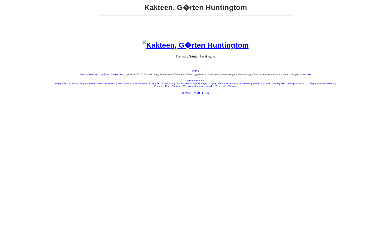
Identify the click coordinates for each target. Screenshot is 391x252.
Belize (100, 83)
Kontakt (307, 74)
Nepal (313, 83)
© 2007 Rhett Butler (195, 93)
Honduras (223, 83)
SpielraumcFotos (195, 80)
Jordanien (266, 83)
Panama (158, 86)
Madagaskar (279, 83)
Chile (80, 83)
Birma (128, 83)
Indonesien (244, 83)
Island (256, 83)
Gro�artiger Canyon (205, 83)
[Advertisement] (195, 30)
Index (195, 71)
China (72, 83)
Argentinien (61, 83)
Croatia (179, 83)
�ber (106, 74)
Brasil (120, 83)
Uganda (209, 86)
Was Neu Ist (95, 74)
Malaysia (292, 83)
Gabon (188, 83)
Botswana (110, 83)
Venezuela (220, 86)
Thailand (176, 86)
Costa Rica (168, 83)
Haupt (83, 74)
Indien (233, 83)
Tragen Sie (117, 74)
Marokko (303, 83)
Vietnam (232, 86)
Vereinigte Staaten (193, 86)
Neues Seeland (326, 83)
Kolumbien (154, 83)
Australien (89, 83)
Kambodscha (140, 83)
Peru (167, 86)
